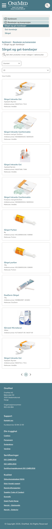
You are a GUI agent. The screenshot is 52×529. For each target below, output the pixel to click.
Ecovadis (7, 496)
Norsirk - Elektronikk (12, 505)
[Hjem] (18, 5)
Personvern (8, 440)
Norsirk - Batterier (11, 510)
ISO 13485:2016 (10, 459)
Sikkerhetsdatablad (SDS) (14, 479)
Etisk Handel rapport (12, 483)
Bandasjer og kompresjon (24, 42)
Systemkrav (8, 444)
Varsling (7, 449)
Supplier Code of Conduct (14, 492)
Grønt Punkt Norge (11, 501)
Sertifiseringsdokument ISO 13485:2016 (19, 468)
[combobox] (11, 63)
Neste (29, 375)
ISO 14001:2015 (10, 464)
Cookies (7, 436)
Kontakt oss (8, 420)
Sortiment (6, 42)
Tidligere (23, 375)
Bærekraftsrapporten (12, 488)
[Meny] (4, 5)
